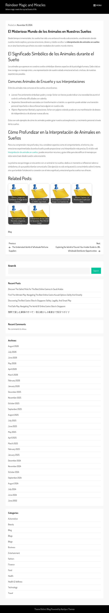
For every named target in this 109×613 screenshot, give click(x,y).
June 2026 (12, 357)
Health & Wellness (15, 581)
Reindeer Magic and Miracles (25, 4)
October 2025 (13, 403)
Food (10, 570)
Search (12, 265)
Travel (10, 593)
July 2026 (12, 352)
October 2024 (13, 472)
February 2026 (14, 380)
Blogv (10, 541)
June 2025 (12, 426)
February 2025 (14, 449)
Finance (11, 564)
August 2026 (13, 346)
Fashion (11, 558)
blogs (10, 536)
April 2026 (12, 369)
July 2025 (12, 420)
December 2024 (14, 460)
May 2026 (12, 363)
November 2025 (14, 397)
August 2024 (13, 483)
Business (11, 547)
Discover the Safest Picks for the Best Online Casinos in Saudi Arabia (35, 289)
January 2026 (14, 386)
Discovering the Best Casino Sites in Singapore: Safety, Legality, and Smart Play (39, 300)
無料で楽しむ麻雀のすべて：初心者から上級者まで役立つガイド (39, 312)
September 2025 (15, 409)
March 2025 (13, 443)
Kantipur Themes (68, 609)
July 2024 (12, 489)
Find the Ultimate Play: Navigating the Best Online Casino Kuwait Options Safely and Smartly (45, 294)
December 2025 (14, 392)
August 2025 (13, 414)
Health (10, 576)
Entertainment (14, 553)
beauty (11, 524)
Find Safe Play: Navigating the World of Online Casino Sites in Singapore (36, 306)
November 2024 (14, 466)
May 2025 (12, 432)
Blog (10, 231)
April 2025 (12, 437)
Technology (12, 587)
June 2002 (12, 500)
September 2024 (15, 477)
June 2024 (12, 495)
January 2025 (14, 454)
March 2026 (13, 374)
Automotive (13, 518)
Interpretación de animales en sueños (23, 152)
